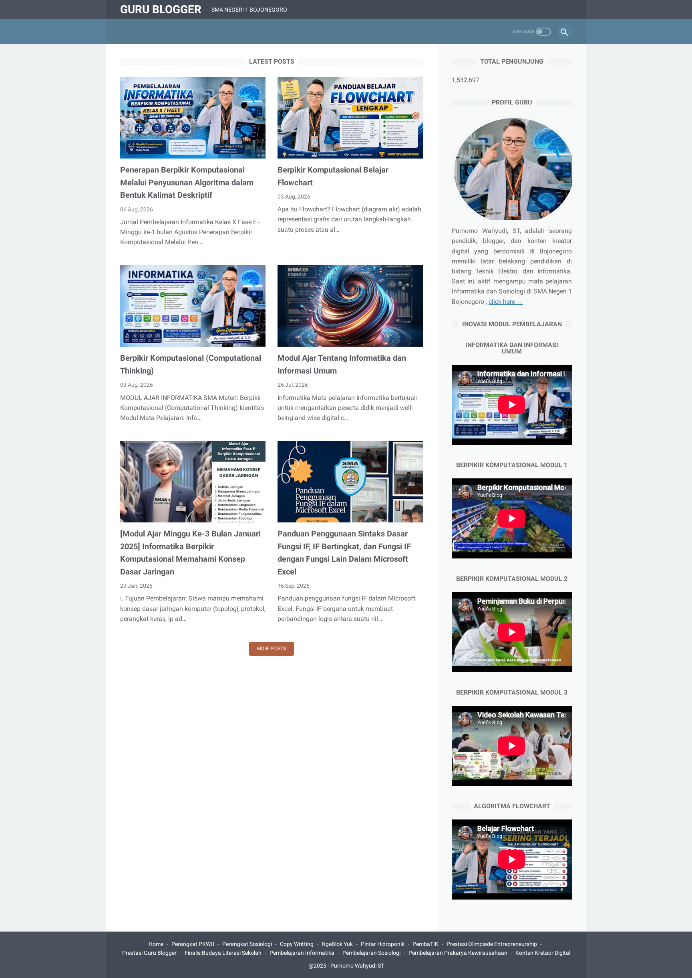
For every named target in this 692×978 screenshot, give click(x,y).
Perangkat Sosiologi (247, 944)
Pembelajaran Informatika (302, 953)
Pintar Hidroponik (382, 944)
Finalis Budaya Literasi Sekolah (223, 953)
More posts (271, 648)
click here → (506, 301)
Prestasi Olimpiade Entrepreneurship (492, 944)
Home (156, 944)
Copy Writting (297, 944)
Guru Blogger (160, 9)
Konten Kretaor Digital (542, 953)
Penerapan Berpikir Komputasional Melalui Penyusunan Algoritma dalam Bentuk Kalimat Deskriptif (186, 182)
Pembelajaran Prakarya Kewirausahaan (457, 953)
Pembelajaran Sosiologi (371, 953)
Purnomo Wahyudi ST (357, 965)
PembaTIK (425, 944)
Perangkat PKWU (192, 944)
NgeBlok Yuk (337, 944)
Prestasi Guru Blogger (149, 953)
